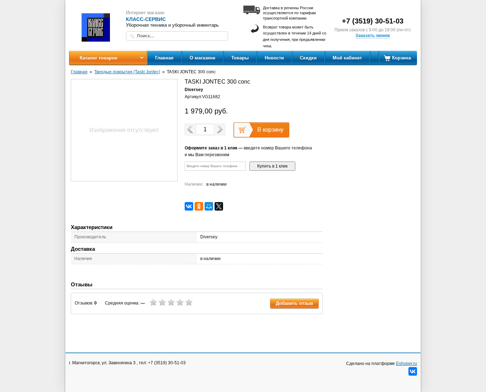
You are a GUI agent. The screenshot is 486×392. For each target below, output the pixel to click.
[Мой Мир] (209, 206)
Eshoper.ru (406, 363)
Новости (274, 57)
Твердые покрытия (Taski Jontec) (127, 71)
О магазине (202, 57)
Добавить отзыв (294, 303)
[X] (219, 206)
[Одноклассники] (199, 206)
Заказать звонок (372, 35)
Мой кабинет (347, 57)
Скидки (308, 57)
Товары (240, 57)
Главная (164, 57)
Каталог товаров (98, 57)
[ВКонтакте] (189, 206)
